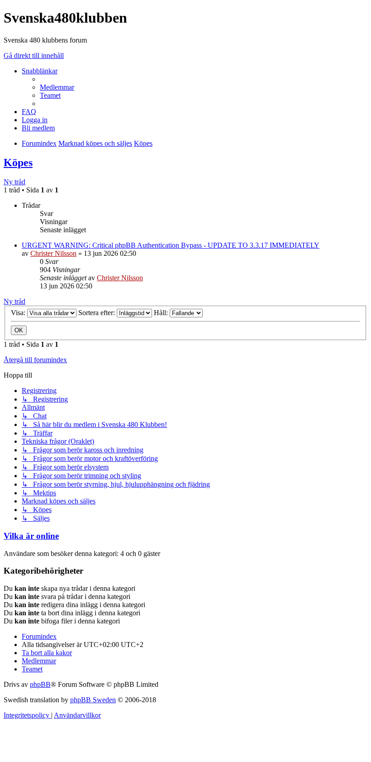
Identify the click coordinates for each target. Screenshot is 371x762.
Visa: (19, 312)
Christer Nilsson (53, 253)
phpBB (40, 684)
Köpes (18, 162)
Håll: (162, 312)
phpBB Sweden (93, 700)
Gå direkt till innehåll (34, 55)
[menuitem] (57, 87)
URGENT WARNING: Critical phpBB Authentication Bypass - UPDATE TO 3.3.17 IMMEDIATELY (170, 245)
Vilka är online (31, 536)
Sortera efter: (97, 312)
